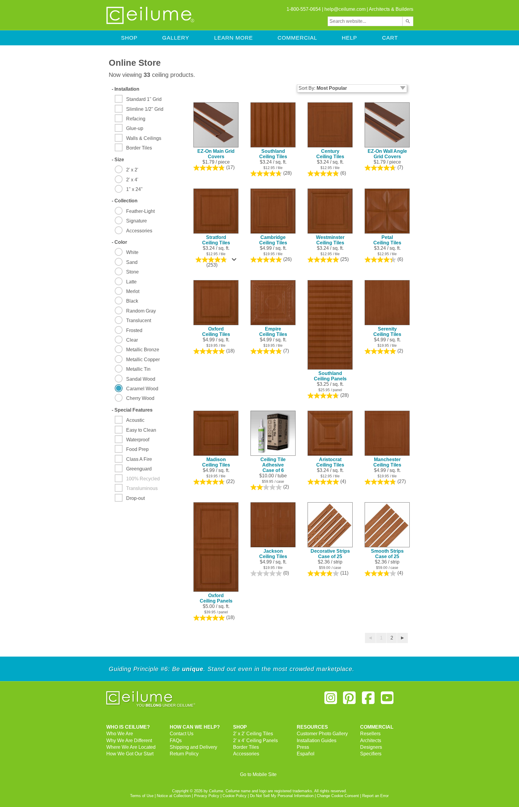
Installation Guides (316, 740)
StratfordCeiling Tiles (216, 240)
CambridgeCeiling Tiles (273, 240)
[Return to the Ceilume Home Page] (151, 23)
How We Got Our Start (129, 753)
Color (119, 242)
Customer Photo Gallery (322, 733)
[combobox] (365, 21)
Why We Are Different (129, 740)
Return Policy (184, 753)
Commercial (297, 38)
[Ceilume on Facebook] (368, 700)
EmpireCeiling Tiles (273, 331)
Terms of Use (141, 795)
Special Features (132, 410)
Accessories (246, 753)
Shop (129, 38)
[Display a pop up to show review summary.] (234, 260)
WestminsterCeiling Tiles (330, 240)
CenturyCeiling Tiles (330, 154)
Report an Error (375, 795)
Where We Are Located (131, 747)
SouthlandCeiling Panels (330, 376)
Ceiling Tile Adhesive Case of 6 (273, 465)
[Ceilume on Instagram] (330, 700)
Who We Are (119, 733)
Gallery (175, 38)
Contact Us (181, 733)
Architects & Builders (391, 9)
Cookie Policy (235, 795)
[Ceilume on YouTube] (387, 700)
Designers (371, 747)
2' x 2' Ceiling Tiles (253, 733)
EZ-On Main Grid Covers (216, 154)
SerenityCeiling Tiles (387, 331)
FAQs (176, 740)
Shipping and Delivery (193, 747)
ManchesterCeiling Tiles (387, 462)
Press (303, 747)
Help (349, 38)
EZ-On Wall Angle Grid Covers (387, 154)
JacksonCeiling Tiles (273, 554)
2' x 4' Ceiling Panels (255, 740)
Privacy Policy (206, 795)
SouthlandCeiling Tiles (273, 154)
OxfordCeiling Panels (216, 598)
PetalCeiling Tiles (387, 240)
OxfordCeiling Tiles (216, 331)
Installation (125, 89)
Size (118, 159)
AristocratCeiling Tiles (330, 462)
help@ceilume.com (345, 9)
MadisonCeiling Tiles (216, 462)
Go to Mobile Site (258, 774)
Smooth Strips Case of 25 (387, 554)
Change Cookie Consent (338, 795)
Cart (390, 38)
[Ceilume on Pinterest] (349, 700)
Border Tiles (246, 747)
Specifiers (370, 753)
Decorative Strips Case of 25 (330, 554)
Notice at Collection (174, 795)
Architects (370, 740)
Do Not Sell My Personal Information (282, 795)
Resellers (370, 733)
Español (305, 753)
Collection (125, 200)
